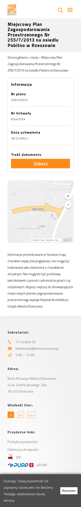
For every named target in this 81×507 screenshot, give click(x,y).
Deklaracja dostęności (23, 449)
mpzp (34, 57)
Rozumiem (69, 490)
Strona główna (17, 57)
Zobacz (40, 163)
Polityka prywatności (23, 441)
